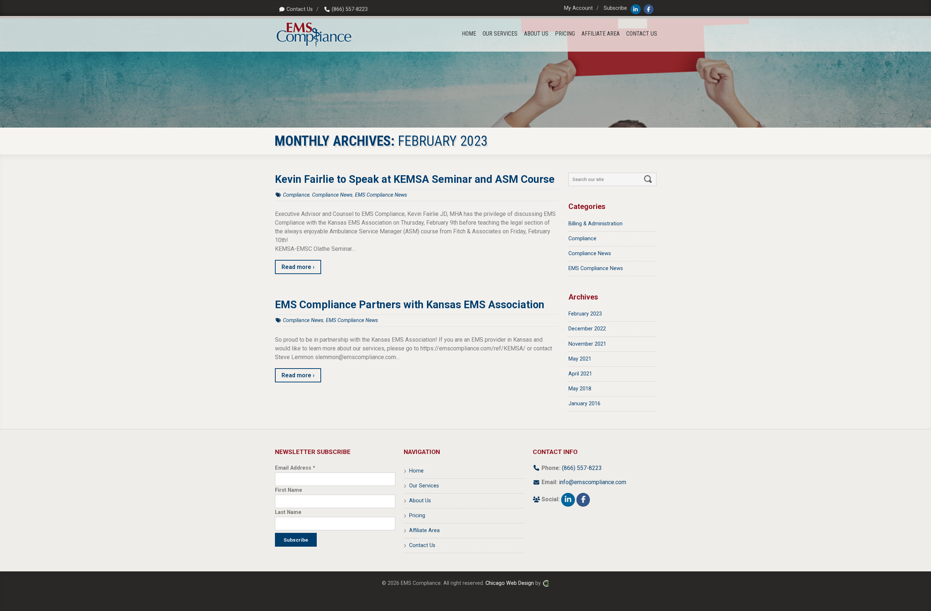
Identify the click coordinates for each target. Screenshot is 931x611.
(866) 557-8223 (350, 9)
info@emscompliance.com (592, 482)
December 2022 (587, 329)
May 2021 (579, 359)
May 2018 (579, 389)
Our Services (424, 486)
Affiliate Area (424, 530)
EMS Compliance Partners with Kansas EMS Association (409, 304)
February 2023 (585, 314)
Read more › (298, 267)
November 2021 (587, 344)
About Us (420, 501)
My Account (578, 8)
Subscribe (615, 8)
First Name (288, 490)
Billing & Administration (595, 224)
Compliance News (332, 195)
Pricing (417, 515)
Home (416, 471)
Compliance (296, 195)
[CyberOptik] (546, 583)
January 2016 (584, 404)
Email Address (295, 468)
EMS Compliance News (381, 195)
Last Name (288, 512)
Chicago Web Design (510, 583)
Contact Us (300, 9)
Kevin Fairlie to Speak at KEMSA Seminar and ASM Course (415, 179)
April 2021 (580, 374)
